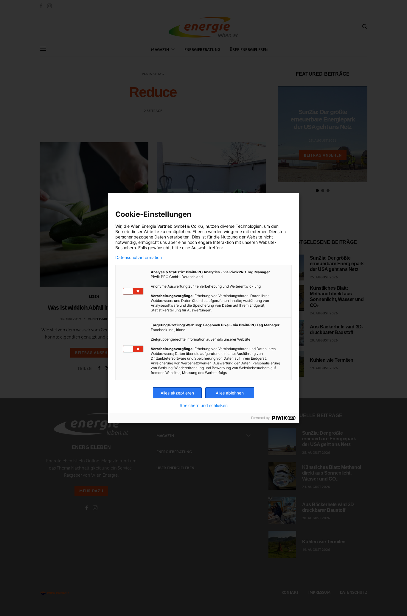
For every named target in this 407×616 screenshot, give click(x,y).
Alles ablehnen (230, 392)
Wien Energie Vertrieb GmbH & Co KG (167, 226)
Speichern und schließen (204, 405)
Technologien (249, 226)
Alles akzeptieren (177, 392)
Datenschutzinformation (138, 257)
